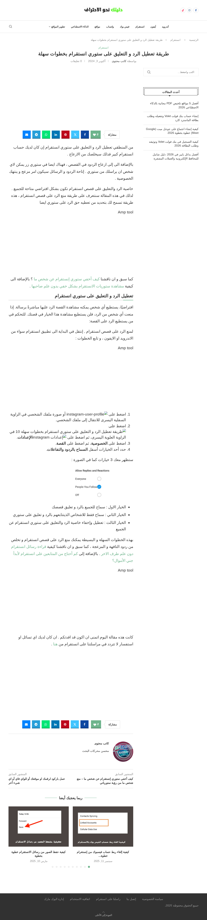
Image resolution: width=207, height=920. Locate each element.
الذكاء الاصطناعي (80, 26)
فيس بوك (124, 26)
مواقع (97, 26)
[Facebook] (196, 10)
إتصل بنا (131, 899)
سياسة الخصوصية (152, 899)
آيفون (153, 26)
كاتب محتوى (119, 61)
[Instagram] (189, 10)
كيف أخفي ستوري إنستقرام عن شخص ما (66, 279)
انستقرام (139, 26)
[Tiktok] (183, 10)
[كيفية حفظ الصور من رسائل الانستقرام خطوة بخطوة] (38, 826)
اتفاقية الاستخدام (80, 899)
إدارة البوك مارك (54, 899)
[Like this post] (94, 135)
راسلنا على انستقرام (108, 899)
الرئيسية (194, 39)
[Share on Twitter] (75, 135)
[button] (14, 836)
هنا (55, 644)
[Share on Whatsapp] (46, 135)
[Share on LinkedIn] (56, 135)
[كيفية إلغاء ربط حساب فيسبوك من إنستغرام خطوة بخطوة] (103, 826)
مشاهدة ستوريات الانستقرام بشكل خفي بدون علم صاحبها (78, 286)
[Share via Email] (27, 135)
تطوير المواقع (58, 26)
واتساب (110, 26)
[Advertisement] (70, 96)
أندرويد (165, 26)
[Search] (10, 26)
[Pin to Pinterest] (65, 135)
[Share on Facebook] (85, 135)
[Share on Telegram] (36, 135)
